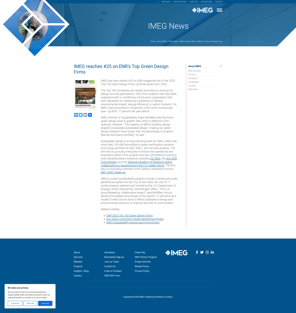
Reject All (30, 303)
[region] (30, 296)
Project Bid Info (180, 2)
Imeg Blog (166, 2)
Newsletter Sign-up (114, 257)
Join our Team (111, 261)
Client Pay (194, 2)
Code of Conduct (113, 271)
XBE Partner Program (146, 257)
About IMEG (194, 66)
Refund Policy (142, 266)
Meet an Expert (194, 71)
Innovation (109, 252)
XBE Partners (206, 2)
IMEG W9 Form (112, 275)
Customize (15, 303)
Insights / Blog (81, 271)
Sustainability (193, 82)
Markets (78, 261)
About (77, 252)
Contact (219, 2)
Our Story (192, 74)
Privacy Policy (142, 271)
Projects (78, 266)
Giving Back (193, 78)
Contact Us (110, 266)
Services (78, 257)
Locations (192, 86)
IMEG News (193, 89)
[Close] (53, 286)
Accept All (45, 303)
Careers (78, 275)
